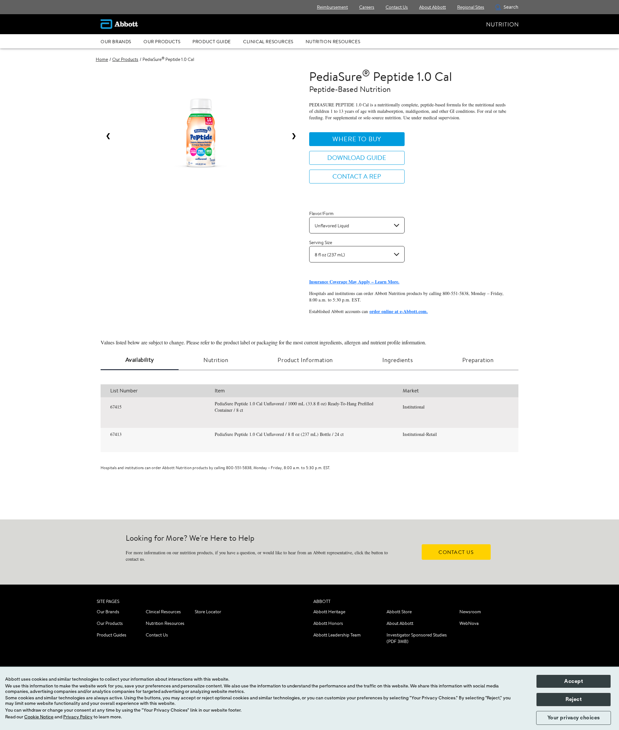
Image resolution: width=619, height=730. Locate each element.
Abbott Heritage (329, 612)
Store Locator (208, 612)
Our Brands (108, 612)
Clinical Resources (163, 612)
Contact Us (157, 635)
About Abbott (400, 623)
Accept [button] (573, 681)
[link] (102, 59)
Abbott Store (399, 612)
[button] (498, 7)
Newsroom (470, 612)
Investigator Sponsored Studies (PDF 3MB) (417, 638)
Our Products (110, 623)
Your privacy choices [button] (573, 717)
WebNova (469, 623)
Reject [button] (573, 699)
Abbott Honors (328, 623)
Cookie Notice (39, 717)
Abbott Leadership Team (337, 635)
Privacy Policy (78, 717)
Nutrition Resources (165, 623)
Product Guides (111, 635)
